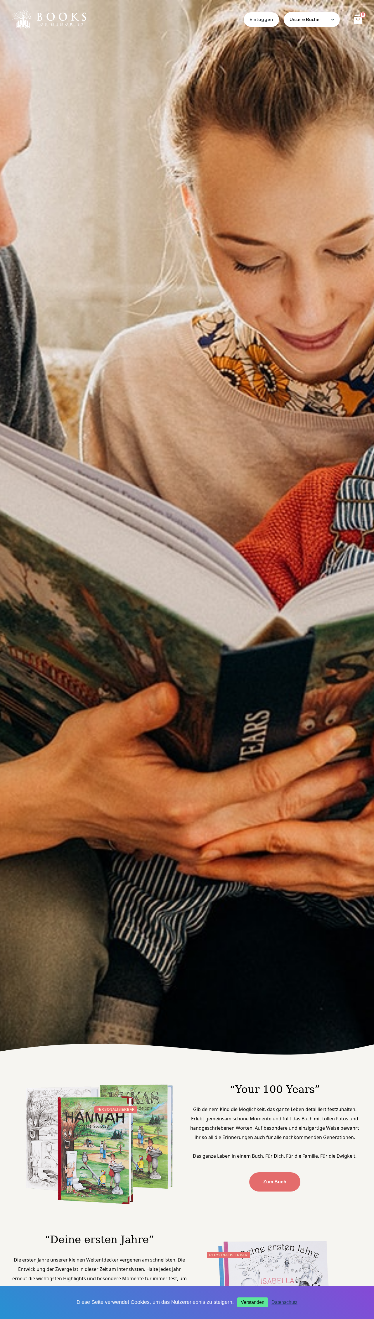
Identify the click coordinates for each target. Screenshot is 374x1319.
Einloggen (261, 19)
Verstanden (252, 1302)
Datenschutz (284, 1302)
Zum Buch (274, 1181)
